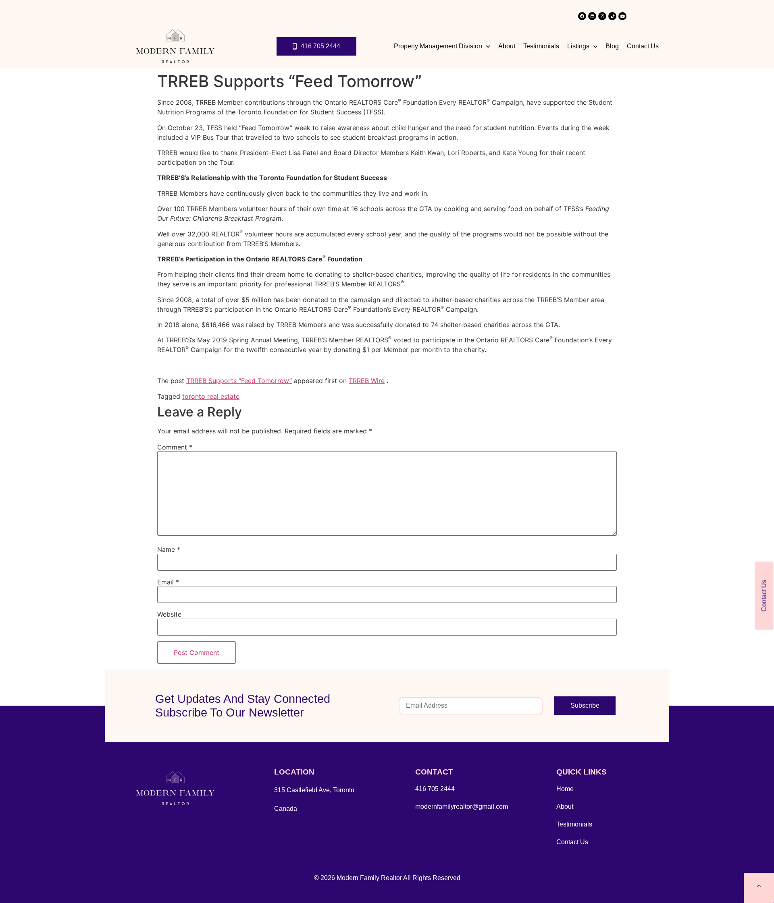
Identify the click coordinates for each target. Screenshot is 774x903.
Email (168, 582)
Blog (612, 46)
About (506, 46)
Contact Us (643, 46)
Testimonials (541, 46)
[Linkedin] (592, 16)
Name (168, 549)
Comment (174, 447)
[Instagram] (602, 16)
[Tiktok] (612, 16)
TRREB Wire (367, 381)
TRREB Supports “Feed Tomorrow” (239, 381)
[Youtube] (622, 16)
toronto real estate (210, 396)
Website (169, 614)
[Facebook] (582, 16)
